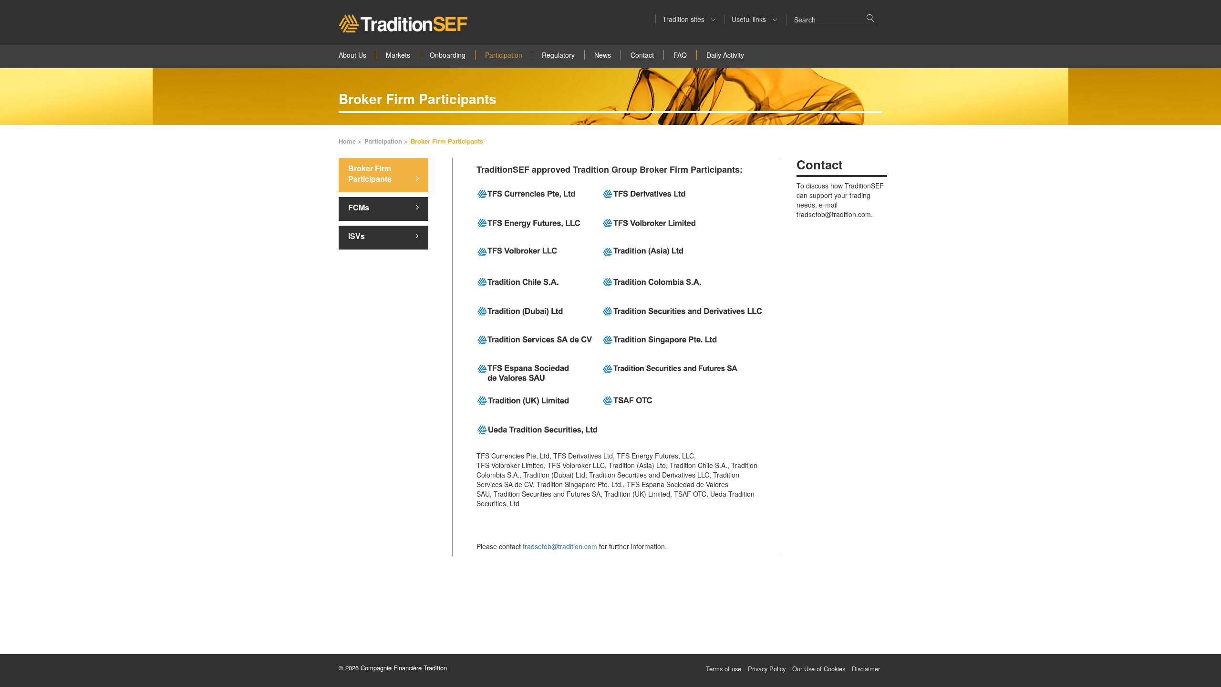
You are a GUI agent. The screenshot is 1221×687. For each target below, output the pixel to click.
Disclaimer (866, 668)
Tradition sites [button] (684, 19)
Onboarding (448, 55)
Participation (503, 55)
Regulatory (558, 55)
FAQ (680, 55)
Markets (398, 55)
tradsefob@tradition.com (560, 546)
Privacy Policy (767, 668)
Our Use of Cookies (818, 668)
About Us (352, 55)
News (602, 55)
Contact (642, 55)
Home (348, 141)
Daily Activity (725, 55)
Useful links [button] (750, 19)
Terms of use (723, 668)
